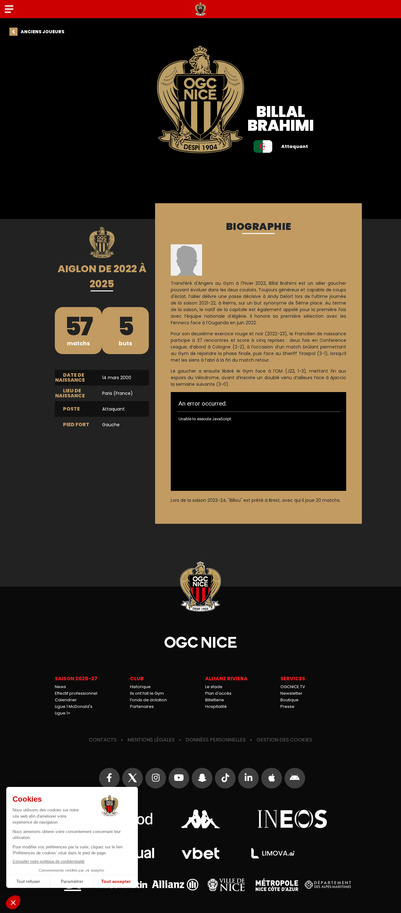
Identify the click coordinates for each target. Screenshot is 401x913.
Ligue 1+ (62, 713)
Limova (272, 853)
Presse (287, 706)
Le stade (213, 687)
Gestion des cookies (284, 739)
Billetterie (214, 700)
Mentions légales (151, 739)
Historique (140, 687)
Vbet (200, 853)
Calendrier (66, 700)
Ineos (292, 818)
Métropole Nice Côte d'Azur (277, 884)
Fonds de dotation (148, 700)
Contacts (103, 739)
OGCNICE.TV (292, 687)
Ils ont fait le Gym (147, 693)
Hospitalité (216, 706)
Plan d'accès (218, 693)
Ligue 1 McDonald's (73, 706)
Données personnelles (215, 739)
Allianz (175, 884)
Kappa (200, 818)
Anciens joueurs (42, 32)
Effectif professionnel (76, 693)
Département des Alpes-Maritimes (328, 884)
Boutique (289, 700)
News (60, 687)
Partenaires (142, 706)
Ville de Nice (226, 884)
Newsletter (291, 693)
